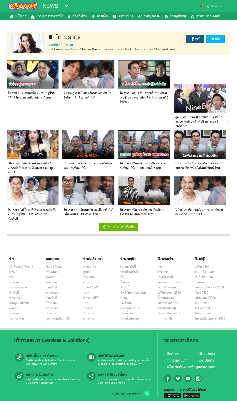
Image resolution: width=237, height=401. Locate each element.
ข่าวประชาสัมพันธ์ (208, 16)
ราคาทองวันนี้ (128, 266)
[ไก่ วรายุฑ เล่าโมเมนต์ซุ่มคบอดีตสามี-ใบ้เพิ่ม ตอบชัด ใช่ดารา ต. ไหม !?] (88, 204)
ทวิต (217, 39)
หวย (159, 266)
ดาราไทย (88, 318)
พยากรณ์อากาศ (18, 287)
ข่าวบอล (51, 313)
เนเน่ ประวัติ (164, 318)
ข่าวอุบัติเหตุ (178, 16)
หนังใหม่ (88, 277)
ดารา (86, 282)
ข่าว (11, 277)
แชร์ (196, 39)
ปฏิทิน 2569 (201, 266)
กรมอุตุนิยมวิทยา (19, 303)
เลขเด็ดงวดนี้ (165, 277)
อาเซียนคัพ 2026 (204, 277)
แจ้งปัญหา (206, 360)
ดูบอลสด (51, 282)
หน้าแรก (20, 16)
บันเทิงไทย (80, 16)
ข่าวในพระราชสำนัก (49, 16)
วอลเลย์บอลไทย (204, 272)
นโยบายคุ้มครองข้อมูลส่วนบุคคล (191, 367)
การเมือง (102, 16)
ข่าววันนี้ (14, 292)
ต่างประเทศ (125, 16)
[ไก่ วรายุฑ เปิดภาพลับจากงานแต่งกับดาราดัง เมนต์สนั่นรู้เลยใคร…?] (200, 204)
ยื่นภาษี (124, 282)
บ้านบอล (51, 303)
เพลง (86, 303)
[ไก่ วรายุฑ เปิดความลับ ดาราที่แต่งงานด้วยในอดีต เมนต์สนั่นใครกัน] (144, 204)
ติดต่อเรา (174, 353)
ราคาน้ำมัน (126, 313)
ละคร (86, 292)
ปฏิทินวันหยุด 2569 (169, 292)
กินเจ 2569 (201, 292)
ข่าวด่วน (14, 282)
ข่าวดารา (88, 308)
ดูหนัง (86, 272)
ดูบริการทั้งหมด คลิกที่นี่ (126, 393)
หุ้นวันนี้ (124, 287)
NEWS (50, 5)
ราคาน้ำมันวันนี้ (129, 272)
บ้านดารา (88, 313)
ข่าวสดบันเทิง (91, 287)
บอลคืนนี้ (51, 298)
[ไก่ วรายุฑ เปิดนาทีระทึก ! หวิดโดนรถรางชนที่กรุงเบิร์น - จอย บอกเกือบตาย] (144, 158)
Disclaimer (207, 353)
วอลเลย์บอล (201, 303)
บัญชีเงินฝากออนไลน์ (133, 292)
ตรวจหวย (162, 272)
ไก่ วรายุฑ (67, 44)
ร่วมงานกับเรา (177, 360)
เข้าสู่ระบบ (216, 6)
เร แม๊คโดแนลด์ (166, 287)
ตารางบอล (52, 292)
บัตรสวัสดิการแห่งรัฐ (169, 313)
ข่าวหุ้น (124, 298)
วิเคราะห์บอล (54, 266)
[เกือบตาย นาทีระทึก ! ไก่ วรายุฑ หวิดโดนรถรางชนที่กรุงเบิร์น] (88, 158)
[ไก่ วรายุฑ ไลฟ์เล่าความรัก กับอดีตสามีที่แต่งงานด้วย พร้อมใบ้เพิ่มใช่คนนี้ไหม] (200, 158)
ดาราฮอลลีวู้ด (91, 298)
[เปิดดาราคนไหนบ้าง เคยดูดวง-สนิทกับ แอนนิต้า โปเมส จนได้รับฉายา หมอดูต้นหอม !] (32, 158)
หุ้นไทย (124, 277)
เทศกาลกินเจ (202, 282)
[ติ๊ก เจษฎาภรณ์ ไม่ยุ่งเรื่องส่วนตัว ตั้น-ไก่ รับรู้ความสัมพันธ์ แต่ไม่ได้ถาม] (88, 87)
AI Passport (202, 308)
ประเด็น (53, 44)
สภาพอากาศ (16, 318)
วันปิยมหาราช (202, 313)
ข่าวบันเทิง (89, 266)
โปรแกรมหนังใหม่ (205, 298)
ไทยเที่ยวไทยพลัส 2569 (209, 287)
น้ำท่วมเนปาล (165, 298)
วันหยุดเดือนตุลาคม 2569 (209, 318)
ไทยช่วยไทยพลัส (167, 303)
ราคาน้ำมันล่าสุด (129, 318)
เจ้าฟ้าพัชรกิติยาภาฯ (21, 266)
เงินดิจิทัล (126, 303)
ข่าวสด (13, 272)
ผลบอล (50, 277)
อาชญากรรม (151, 16)
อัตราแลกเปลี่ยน (130, 308)
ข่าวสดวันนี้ (15, 298)
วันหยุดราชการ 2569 (169, 282)
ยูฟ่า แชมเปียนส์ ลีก (58, 318)
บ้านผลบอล (53, 272)
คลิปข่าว (14, 308)
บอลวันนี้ (51, 287)
